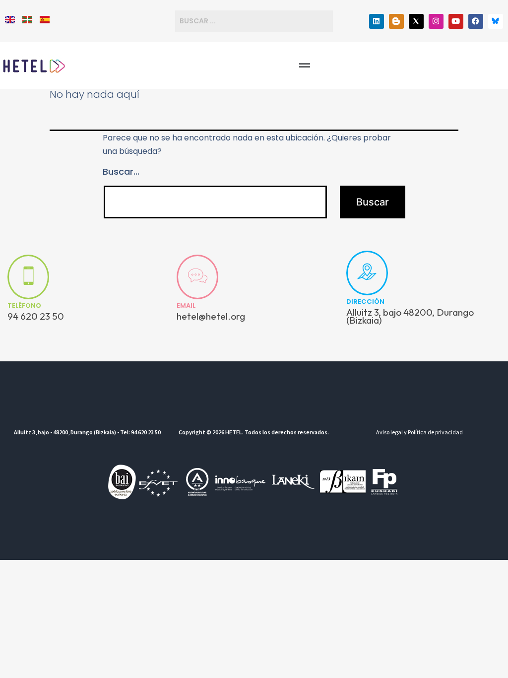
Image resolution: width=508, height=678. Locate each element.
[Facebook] (475, 21)
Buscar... (121, 171)
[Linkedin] (376, 21)
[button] (305, 65)
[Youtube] (455, 21)
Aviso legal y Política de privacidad (419, 432)
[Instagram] (436, 21)
